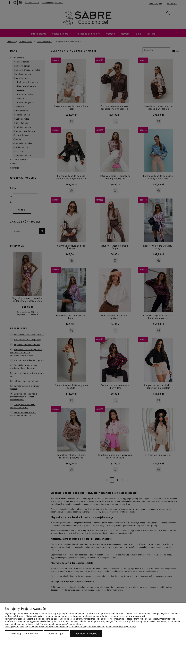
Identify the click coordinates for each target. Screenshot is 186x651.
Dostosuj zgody (57, 633)
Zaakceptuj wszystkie (86, 633)
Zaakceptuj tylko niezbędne (24, 633)
